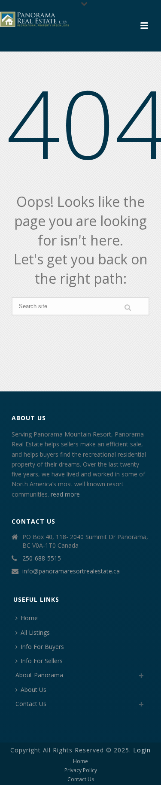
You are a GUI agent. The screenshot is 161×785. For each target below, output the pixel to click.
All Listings (35, 632)
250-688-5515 (41, 558)
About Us (33, 689)
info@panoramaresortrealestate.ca (71, 571)
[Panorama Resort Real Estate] (34, 19)
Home (29, 618)
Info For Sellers (42, 661)
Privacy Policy (80, 770)
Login (142, 750)
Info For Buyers (42, 647)
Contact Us (30, 704)
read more (65, 494)
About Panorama (39, 675)
